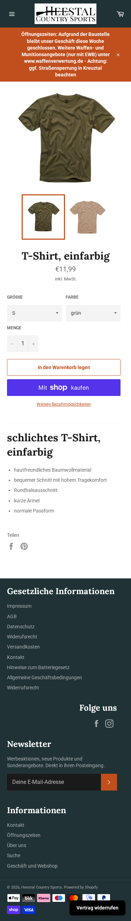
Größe (15, 297)
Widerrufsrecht (23, 687)
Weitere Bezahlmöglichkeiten (64, 404)
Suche (13, 855)
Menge (14, 327)
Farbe (72, 297)
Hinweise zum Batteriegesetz (38, 667)
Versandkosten (23, 647)
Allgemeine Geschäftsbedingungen (44, 677)
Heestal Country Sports (41, 887)
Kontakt (15, 657)
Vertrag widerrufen (97, 908)
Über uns (16, 845)
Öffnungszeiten (24, 835)
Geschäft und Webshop (32, 866)
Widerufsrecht (22, 636)
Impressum (19, 606)
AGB (12, 616)
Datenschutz (21, 626)
